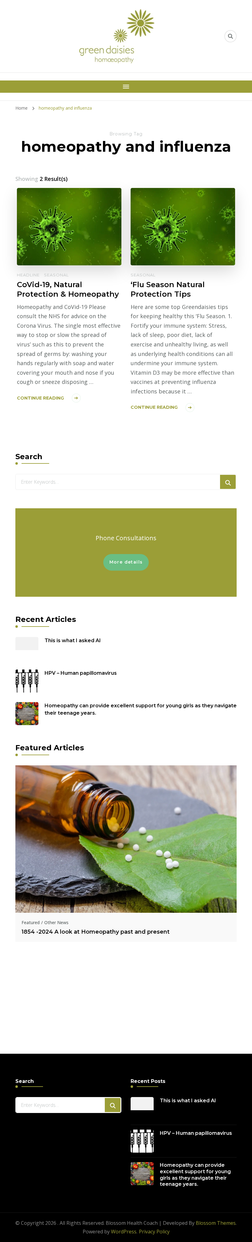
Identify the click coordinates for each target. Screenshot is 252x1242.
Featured (31, 922)
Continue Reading (40, 398)
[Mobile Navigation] (126, 86)
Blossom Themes (216, 1223)
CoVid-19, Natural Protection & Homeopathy (68, 289)
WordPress (123, 1231)
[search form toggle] (230, 36)
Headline (28, 274)
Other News (56, 922)
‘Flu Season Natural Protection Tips (168, 289)
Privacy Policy (154, 1231)
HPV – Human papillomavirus (81, 673)
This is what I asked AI (73, 640)
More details (126, 562)
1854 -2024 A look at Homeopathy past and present (96, 931)
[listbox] (126, 897)
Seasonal (56, 274)
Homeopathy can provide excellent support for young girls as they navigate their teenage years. (141, 709)
